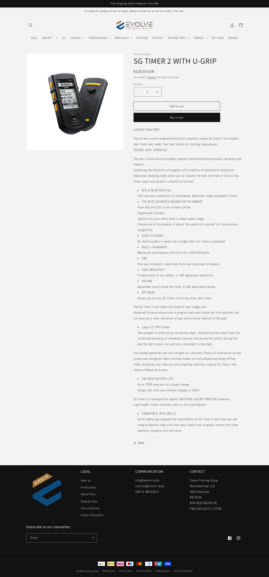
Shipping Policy (89, 501)
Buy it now (177, 117)
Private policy (88, 487)
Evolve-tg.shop (92, 571)
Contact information (183, 571)
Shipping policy (163, 571)
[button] (30, 25)
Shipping (151, 77)
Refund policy (109, 571)
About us (86, 480)
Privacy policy (125, 571)
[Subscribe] (92, 538)
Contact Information (92, 515)
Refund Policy (88, 494)
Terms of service (144, 571)
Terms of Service (90, 508)
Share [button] (141, 443)
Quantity (138, 84)
